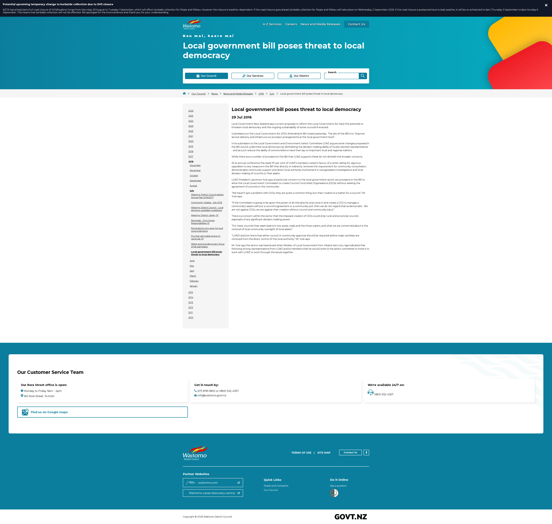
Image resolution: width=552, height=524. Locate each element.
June (192, 260)
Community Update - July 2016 (206, 202)
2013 (190, 302)
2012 (190, 307)
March (193, 276)
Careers (291, 24)
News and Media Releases (320, 24)
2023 (190, 126)
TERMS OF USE (301, 452)
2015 (190, 292)
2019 (190, 146)
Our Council (271, 490)
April (192, 271)
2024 (190, 121)
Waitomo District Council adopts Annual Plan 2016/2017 (207, 196)
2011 (190, 312)
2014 (190, 297)
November (195, 170)
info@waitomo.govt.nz (211, 395)
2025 (190, 116)
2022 (190, 131)
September (195, 180)
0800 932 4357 (383, 394)
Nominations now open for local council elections (207, 229)
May (192, 266)
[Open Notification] (546, 5)
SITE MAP (323, 452)
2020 (191, 141)
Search (332, 72)
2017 (190, 156)
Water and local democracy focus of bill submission (207, 245)
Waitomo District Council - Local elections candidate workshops (207, 209)
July (192, 190)
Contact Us (356, 24)
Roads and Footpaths (276, 485)
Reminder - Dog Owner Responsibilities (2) (203, 222)
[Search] (363, 76)
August (193, 185)
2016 (190, 161)
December (195, 165)
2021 (190, 136)
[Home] (192, 28)
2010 (190, 317)
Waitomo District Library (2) (204, 215)
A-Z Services (272, 24)
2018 (190, 151)
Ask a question (338, 485)
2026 (190, 111)
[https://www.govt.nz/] (350, 519)
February (194, 281)
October (194, 175)
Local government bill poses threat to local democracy (206, 253)
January (194, 286)
